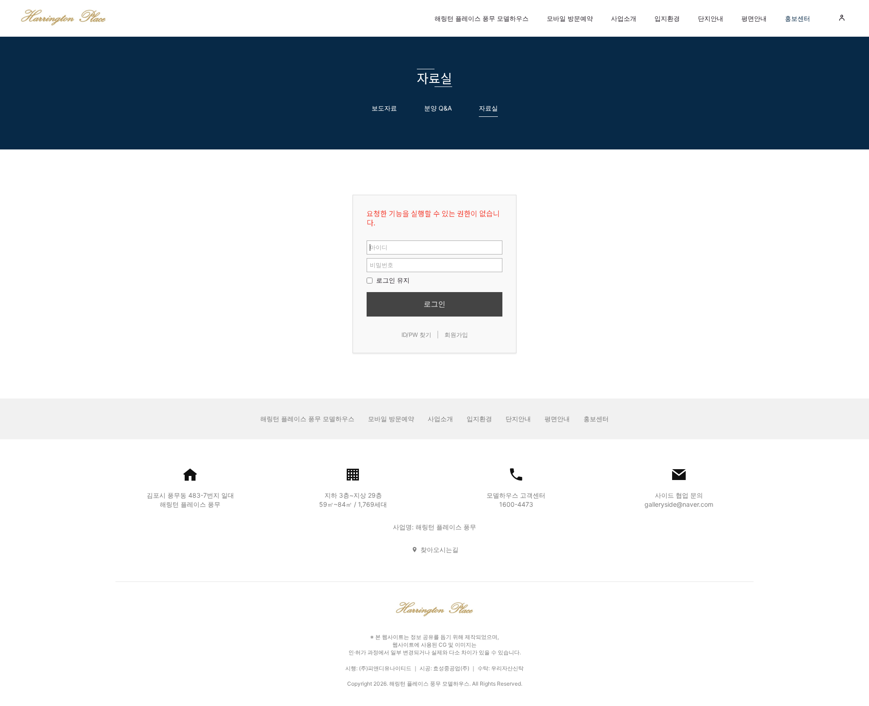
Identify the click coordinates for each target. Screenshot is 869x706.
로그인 (434, 303)
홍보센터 (797, 18)
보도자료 (384, 108)
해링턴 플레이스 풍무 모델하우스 (481, 18)
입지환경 (667, 18)
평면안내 (754, 18)
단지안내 (710, 18)
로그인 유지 (392, 280)
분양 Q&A (438, 108)
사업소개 (623, 18)
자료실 (488, 108)
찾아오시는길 (439, 549)
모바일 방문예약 (570, 18)
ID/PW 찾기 (416, 334)
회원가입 (456, 334)
